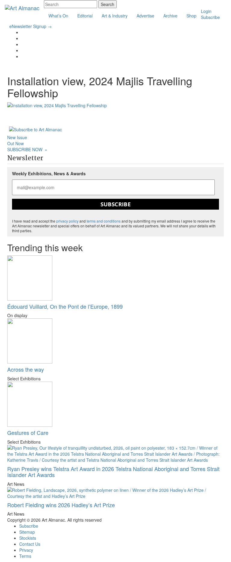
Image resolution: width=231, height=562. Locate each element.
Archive (170, 16)
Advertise (145, 16)
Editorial (85, 16)
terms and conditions (104, 220)
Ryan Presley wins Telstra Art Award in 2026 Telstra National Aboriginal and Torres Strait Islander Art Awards (113, 472)
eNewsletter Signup (30, 26)
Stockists (27, 538)
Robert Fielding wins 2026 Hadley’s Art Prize (61, 505)
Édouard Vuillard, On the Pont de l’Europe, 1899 (65, 306)
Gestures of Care (27, 432)
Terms (25, 556)
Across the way (25, 369)
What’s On (58, 16)
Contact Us (29, 544)
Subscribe (210, 17)
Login (206, 11)
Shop (191, 16)
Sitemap (27, 532)
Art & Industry (115, 16)
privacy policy (67, 220)
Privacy (26, 550)
